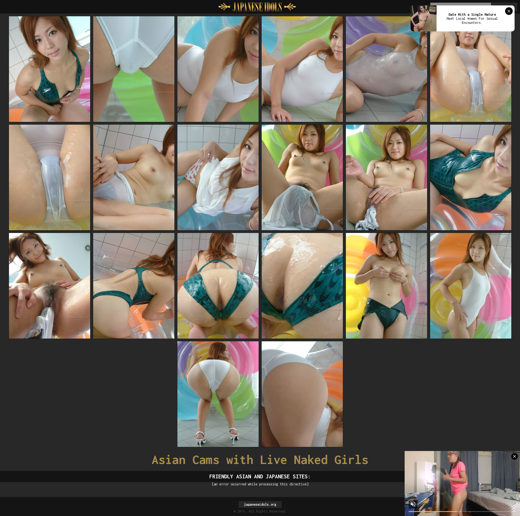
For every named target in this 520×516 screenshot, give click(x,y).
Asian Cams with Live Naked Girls (260, 459)
